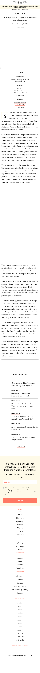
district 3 (20, 609)
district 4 (20, 613)
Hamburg (20, 518)
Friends (20, 583)
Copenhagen (20, 521)
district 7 (20, 623)
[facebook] (13, 650)
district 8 (20, 626)
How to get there (21, 95)
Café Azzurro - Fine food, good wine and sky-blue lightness (23, 384)
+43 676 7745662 (20, 104)
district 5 (20, 616)
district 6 (20, 619)
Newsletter (20, 568)
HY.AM (30, 655)
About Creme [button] (20, 552)
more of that (21, 446)
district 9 (20, 630)
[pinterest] (22, 650)
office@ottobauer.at (20, 103)
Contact (20, 561)
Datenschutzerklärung (18, 492)
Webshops (20, 546)
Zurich (20, 531)
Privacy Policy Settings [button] (20, 589)
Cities (20, 509)
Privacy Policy (20, 586)
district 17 (20, 636)
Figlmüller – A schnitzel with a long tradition (23, 438)
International (20, 534)
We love (20, 543)
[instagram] (17, 650)
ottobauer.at (21, 107)
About (20, 558)
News (20, 549)
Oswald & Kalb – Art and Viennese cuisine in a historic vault (22, 406)
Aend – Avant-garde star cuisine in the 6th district (24, 428)
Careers (20, 579)
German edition (22, 7)
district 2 (20, 606)
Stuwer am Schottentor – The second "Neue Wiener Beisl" (22, 417)
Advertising (20, 576)
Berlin (20, 514)
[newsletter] (27, 650)
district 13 (20, 633)
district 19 (20, 640)
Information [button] (20, 571)
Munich (20, 524)
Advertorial (20, 27)
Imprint (20, 593)
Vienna (20, 528)
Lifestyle (20, 538)
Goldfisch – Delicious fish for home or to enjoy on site (22, 394)
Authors (20, 564)
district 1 (20, 603)
